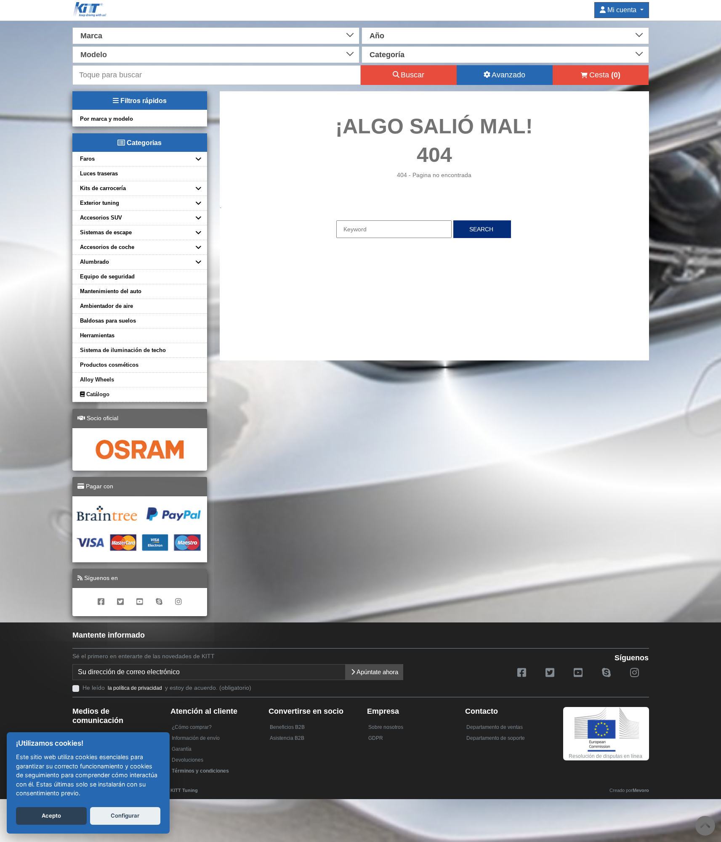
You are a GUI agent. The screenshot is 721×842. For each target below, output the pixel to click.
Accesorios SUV (101, 217)
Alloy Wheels (97, 379)
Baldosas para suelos (108, 321)
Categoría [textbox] (387, 54)
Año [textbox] (377, 36)
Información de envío (196, 738)
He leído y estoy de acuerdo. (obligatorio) (166, 687)
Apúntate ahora (376, 671)
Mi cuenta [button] (622, 9)
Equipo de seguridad (107, 276)
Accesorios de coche (107, 247)
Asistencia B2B (287, 738)
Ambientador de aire (106, 306)
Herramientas (97, 335)
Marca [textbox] (91, 36)
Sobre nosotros (385, 727)
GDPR (375, 738)
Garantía (182, 749)
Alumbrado (94, 262)
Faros (87, 159)
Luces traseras (99, 173)
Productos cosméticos (109, 365)
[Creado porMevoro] (199, 786)
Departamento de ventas (494, 727)
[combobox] (216, 35)
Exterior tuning (99, 203)
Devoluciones (187, 760)
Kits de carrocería (103, 188)
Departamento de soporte (495, 738)
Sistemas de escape (106, 232)
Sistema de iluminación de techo (123, 350)
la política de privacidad (135, 688)
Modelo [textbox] (93, 54)
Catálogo (97, 394)
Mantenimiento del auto (110, 291)
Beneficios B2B (287, 727)
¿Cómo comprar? (192, 727)
